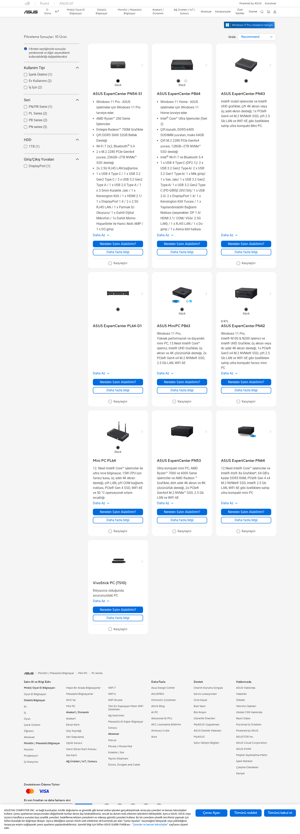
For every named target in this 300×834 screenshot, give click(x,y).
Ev (25, 706)
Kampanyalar (223, 11)
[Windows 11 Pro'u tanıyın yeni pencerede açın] (249, 29)
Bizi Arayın (200, 712)
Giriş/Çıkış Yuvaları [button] (39, 159)
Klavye (112, 740)
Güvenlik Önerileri (204, 718)
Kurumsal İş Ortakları (248, 724)
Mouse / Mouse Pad (120, 746)
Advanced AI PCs (161, 718)
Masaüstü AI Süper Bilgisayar (125, 721)
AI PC (154, 712)
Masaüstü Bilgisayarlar (79, 694)
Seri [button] (27, 100)
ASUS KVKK (243, 749)
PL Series (30, 112)
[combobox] (257, 36)
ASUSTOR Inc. (245, 736)
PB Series (31, 119)
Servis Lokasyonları (205, 694)
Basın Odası (243, 718)
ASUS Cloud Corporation (251, 743)
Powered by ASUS (250, 3)
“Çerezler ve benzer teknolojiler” (150, 824)
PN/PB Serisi (33, 106)
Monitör (29, 749)
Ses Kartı (71, 755)
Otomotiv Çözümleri (163, 700)
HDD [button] (27, 140)
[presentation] (271, 37)
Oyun (27, 718)
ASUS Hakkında (245, 687)
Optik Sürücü (74, 743)
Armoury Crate (160, 730)
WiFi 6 (112, 694)
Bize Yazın (200, 706)
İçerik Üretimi (33, 73)
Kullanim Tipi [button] (34, 68)
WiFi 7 (112, 687)
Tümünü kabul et (280, 813)
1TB (27, 145)
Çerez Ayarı (211, 813)
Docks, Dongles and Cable (124, 764)
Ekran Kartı (73, 724)
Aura (154, 736)
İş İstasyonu (31, 761)
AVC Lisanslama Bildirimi (166, 724)
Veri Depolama (75, 737)
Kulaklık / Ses (116, 752)
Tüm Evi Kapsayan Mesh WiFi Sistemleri (125, 708)
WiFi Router (115, 700)
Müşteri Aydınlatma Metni (251, 755)
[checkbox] (118, 263)
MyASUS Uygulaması (206, 724)
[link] (31, 12)
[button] (270, 3)
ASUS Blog (158, 706)
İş (25, 712)
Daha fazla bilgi (118, 252)
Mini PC (71, 706)
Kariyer (240, 773)
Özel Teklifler (239, 11)
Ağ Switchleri (116, 715)
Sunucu (112, 727)
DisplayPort (32, 165)
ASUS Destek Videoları (207, 730)
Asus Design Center (163, 687)
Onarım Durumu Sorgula (208, 687)
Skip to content (26, 12)
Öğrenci (29, 731)
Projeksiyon (31, 755)
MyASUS (199, 736)
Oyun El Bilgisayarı (35, 694)
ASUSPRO (157, 694)
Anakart (71, 718)
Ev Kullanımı (33, 80)
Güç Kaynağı (73, 731)
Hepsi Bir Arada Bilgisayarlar (83, 687)
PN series (30, 126)
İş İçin (28, 86)
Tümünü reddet (245, 813)
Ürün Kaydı (200, 700)
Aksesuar (29, 737)
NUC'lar (71, 700)
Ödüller (240, 700)
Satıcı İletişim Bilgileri (206, 743)
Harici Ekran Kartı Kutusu (81, 749)
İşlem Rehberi (244, 761)
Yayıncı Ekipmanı (118, 758)
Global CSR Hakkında (249, 712)
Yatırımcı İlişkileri (246, 706)
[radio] (118, 80)
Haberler (241, 694)
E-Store (47, 11)
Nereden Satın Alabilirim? (118, 244)
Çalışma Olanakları (247, 767)
